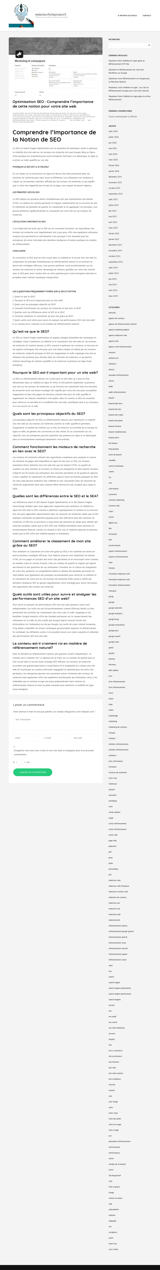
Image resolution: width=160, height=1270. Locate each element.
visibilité (54, 120)
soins (111, 1107)
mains (111, 710)
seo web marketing (116, 1027)
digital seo (113, 522)
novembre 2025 (115, 182)
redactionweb (114, 920)
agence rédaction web (118, 335)
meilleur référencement (118, 749)
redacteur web (115, 880)
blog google (114, 449)
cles (110, 483)
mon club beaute (116, 761)
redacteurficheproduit (23, 122)
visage (111, 1192)
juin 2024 (112, 279)
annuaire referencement (119, 375)
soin (110, 1096)
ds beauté (113, 534)
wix (110, 1226)
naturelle (112, 795)
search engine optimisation (120, 988)
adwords (112, 312)
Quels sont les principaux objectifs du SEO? (35, 304)
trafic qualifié (42, 120)
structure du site (51, 118)
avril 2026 (113, 154)
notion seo (59, 117)
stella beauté (114, 1147)
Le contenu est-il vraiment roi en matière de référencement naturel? (46, 323)
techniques (66, 118)
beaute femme (115, 426)
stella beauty (114, 1152)
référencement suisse (118, 959)
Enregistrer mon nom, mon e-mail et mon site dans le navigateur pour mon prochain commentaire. (54, 752)
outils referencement (117, 829)
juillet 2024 (114, 273)
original (68, 117)
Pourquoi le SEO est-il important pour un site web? (38, 300)
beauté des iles (115, 409)
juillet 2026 (114, 137)
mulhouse (113, 783)
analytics (112, 363)
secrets (112, 1005)
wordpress (113, 1232)
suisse (111, 1158)
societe (112, 1090)
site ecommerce (115, 1056)
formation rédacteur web (119, 573)
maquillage (113, 715)
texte (111, 1169)
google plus (113, 630)
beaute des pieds (116, 420)
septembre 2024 (116, 262)
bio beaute (113, 443)
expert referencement (118, 551)
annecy (111, 369)
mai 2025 (113, 216)
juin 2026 (112, 142)
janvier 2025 (114, 239)
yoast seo (113, 1243)
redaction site (114, 908)
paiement (112, 846)
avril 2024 (113, 290)
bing (84, 113)
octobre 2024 (114, 256)
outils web (113, 835)
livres (111, 693)
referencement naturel (118, 948)
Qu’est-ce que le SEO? (24, 296)
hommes (112, 664)
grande (111, 653)
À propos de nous (127, 16)
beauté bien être (115, 403)
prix (110, 874)
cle (110, 477)
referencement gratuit (118, 937)
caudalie (112, 460)
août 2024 (113, 267)
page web (113, 840)
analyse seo (113, 358)
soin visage (113, 1101)
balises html (76, 113)
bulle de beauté (115, 454)
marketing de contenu (118, 727)
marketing (113, 721)
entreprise (57, 115)
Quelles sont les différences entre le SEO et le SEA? (39, 312)
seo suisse (113, 1022)
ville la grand (114, 1186)
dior (110, 528)
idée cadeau (113, 670)
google (27, 117)
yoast (111, 1238)
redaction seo (114, 903)
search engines (115, 999)
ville (110, 1181)
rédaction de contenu (117, 897)
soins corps (113, 1113)
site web (112, 1067)
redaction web (114, 914)
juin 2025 (112, 211)
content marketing (116, 500)
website (112, 1215)
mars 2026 (113, 159)
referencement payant (118, 954)
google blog (114, 619)
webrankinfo (114, 1209)
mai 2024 (113, 284)
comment (113, 494)
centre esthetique (116, 466)
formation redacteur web (119, 579)
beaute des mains (116, 414)
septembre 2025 (116, 193)
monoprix (112, 766)
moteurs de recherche (42, 117)
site (110, 1045)
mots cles (113, 778)
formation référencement (119, 585)
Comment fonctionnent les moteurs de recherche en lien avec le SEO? (47, 308)
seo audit (112, 1016)
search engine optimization (25, 118)
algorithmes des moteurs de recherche (31, 113)
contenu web (114, 505)
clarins (111, 471)
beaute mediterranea (117, 432)
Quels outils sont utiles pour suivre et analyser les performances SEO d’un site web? (54, 320)
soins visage (114, 1130)
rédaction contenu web (118, 891)
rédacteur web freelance (119, 886)
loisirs (111, 698)
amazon (112, 352)
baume (111, 398)
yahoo (62, 120)
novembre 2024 (115, 250)
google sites (114, 642)
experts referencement (118, 556)
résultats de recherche (84, 117)
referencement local (117, 942)
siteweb (112, 1084)
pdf (110, 852)
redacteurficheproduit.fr (50, 14)
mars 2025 (113, 227)
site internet (114, 1062)
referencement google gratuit (121, 931)
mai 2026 (113, 148)
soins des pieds (115, 1118)
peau (111, 857)
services (112, 1033)
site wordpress (115, 1079)
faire (110, 562)
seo (40, 118)
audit (111, 386)
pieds (111, 863)
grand (111, 647)
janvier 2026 (114, 171)
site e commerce (115, 1050)
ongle (111, 818)
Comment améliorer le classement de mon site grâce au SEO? (43, 316)
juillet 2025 (114, 205)
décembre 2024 (115, 245)
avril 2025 (113, 222)
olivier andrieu (114, 812)
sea (110, 971)
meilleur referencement (118, 744)
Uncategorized (115, 1175)
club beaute (113, 488)
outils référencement (117, 823)
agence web (113, 341)
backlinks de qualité (59, 113)
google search (114, 636)
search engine (114, 982)
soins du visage (115, 1124)
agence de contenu (116, 318)
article (111, 380)
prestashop (113, 869)
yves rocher (113, 1249)
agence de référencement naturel (123, 324)
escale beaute (114, 545)
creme (111, 517)
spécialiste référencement (119, 1141)
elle (110, 539)
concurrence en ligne (22, 115)
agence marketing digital (119, 329)
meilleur (112, 738)
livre (110, 676)
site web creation (116, 1073)
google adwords (115, 608)
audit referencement (117, 392)
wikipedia (112, 1221)
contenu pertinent (42, 115)
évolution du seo (71, 115)
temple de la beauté (117, 1164)
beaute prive (114, 437)
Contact (146, 16)
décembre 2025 (115, 176)
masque (112, 732)
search (111, 976)
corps (111, 511)
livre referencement (117, 687)
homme (112, 659)
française (112, 590)
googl (111, 596)
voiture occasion (115, 1198)
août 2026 (113, 131)
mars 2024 (113, 296)
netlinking (113, 801)
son (110, 1135)
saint (111, 965)
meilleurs (112, 755)
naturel (112, 789)
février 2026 (114, 165)
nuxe (111, 806)
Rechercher (114, 39)
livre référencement (117, 681)
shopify (112, 1039)
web (110, 1204)
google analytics (115, 613)
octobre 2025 (114, 188)
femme (112, 568)
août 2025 (113, 199)
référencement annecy (118, 925)
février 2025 (114, 233)
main (111, 704)
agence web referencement (120, 346)
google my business (117, 624)
